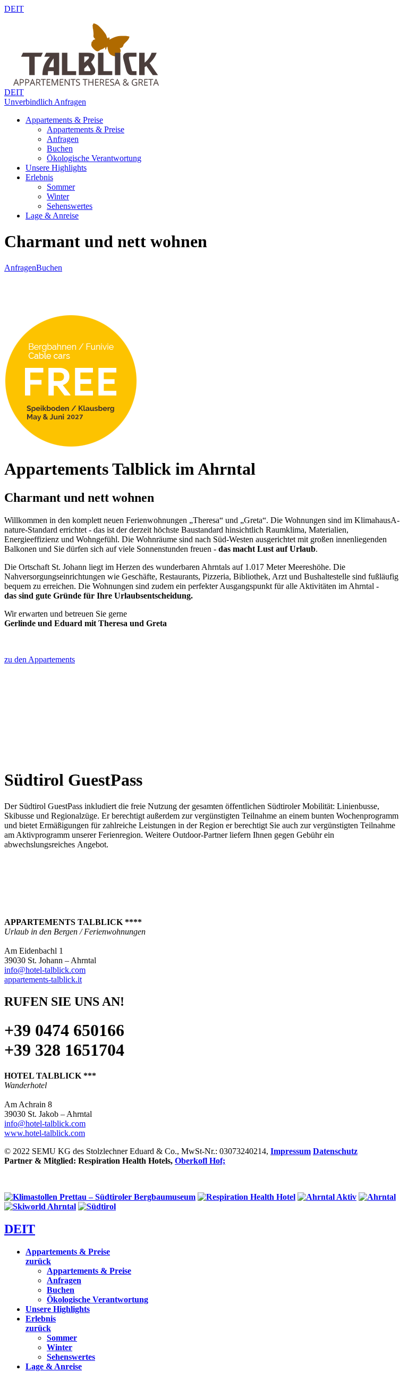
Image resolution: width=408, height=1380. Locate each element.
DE (10, 8)
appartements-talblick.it (43, 979)
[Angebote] (70, 445)
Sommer (61, 186)
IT (20, 8)
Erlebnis (39, 177)
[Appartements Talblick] (89, 84)
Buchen (60, 148)
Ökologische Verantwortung (94, 158)
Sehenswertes (69, 206)
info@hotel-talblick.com (45, 969)
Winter (58, 196)
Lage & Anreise (52, 215)
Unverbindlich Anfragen (45, 101)
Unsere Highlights (56, 167)
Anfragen (63, 139)
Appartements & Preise (64, 119)
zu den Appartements (39, 659)
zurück (38, 1261)
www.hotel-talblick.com (44, 1133)
